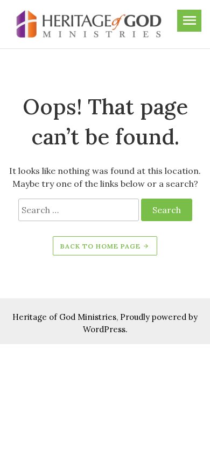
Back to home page (101, 246)
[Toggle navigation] (189, 20)
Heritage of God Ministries (64, 317)
